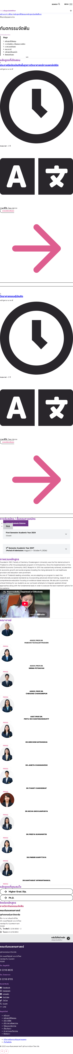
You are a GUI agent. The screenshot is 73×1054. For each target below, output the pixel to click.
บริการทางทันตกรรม (11, 1023)
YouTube (6, 997)
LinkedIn (6, 994)
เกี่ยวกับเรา (7, 1028)
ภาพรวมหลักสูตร (10, 46)
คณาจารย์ (8, 49)
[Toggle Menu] (71, 11)
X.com (5, 1004)
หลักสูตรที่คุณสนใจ (11, 52)
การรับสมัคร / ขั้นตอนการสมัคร (15, 44)
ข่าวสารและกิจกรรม (11, 1031)
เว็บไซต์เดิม (8, 1042)
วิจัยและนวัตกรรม (10, 1026)
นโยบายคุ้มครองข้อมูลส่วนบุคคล (15, 1039)
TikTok (5, 1000)
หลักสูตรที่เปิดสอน (10, 41)
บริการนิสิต (7, 1021)
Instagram (6, 991)
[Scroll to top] (2, 1051)
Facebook (6, 987)
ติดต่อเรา (7, 1034)
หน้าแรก (7, 1015)
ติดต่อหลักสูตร (9, 54)
